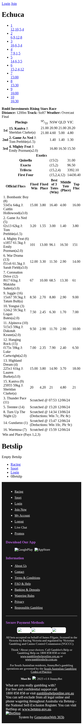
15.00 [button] (34, 205)
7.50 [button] (33, 312)
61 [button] (74, 280)
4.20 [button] (43, 387)
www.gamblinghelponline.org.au (40, 656)
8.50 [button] (33, 297)
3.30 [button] (43, 261)
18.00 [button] (76, 368)
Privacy (19, 601)
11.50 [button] (53, 261)
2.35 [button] (43, 348)
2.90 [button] (63, 261)
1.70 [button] (63, 312)
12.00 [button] (34, 261)
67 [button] (31, 280)
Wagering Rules (24, 595)
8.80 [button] (52, 297)
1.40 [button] (63, 226)
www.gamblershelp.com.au (41, 659)
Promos (19, 533)
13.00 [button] (44, 245)
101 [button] (32, 245)
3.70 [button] (63, 368)
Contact (19, 571)
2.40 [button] (63, 348)
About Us (21, 566)
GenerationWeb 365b (49, 717)
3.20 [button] (33, 226)
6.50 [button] (75, 348)
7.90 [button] (52, 348)
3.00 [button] (52, 226)
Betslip (12, 446)
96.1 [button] (52, 245)
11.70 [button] (53, 329)
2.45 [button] (43, 312)
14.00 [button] (76, 261)
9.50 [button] (33, 329)
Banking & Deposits (27, 589)
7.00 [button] (75, 312)
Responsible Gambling (29, 607)
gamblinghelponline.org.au (55, 693)
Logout (19, 521)
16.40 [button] (53, 205)
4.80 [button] (63, 387)
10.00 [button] (44, 280)
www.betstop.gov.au (36, 709)
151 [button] (75, 245)
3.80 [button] (43, 205)
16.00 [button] (76, 205)
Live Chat (21, 527)
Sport (14, 468)
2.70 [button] (43, 297)
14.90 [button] (53, 368)
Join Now (21, 509)
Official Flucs (15, 186)
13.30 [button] (64, 280)
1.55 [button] (43, 226)
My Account (22, 515)
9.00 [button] (75, 297)
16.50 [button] (64, 245)
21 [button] (51, 387)
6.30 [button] (52, 312)
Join (14, 4)
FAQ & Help (23, 583)
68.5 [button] (52, 280)
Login (6, 4)
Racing (16, 464)
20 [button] (31, 387)
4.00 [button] (63, 205)
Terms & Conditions (27, 577)
